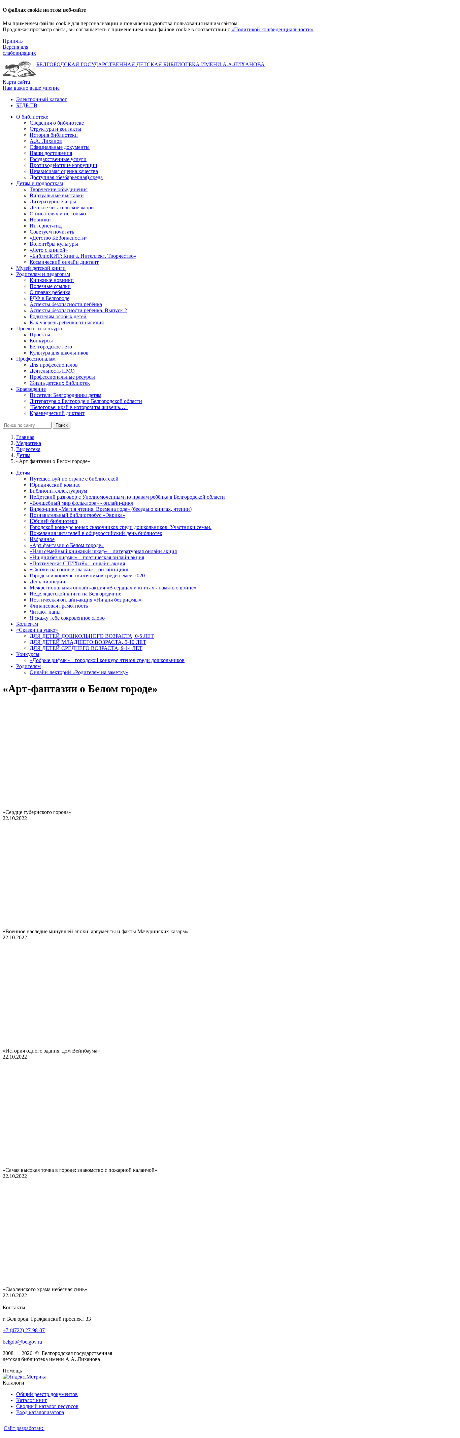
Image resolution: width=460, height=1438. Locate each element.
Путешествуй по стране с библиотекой (74, 479)
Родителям (28, 666)
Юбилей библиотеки (53, 521)
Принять (13, 41)
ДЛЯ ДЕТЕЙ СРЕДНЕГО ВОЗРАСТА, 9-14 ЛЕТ (86, 648)
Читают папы (45, 612)
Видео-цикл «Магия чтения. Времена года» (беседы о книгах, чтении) (111, 509)
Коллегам (27, 624)
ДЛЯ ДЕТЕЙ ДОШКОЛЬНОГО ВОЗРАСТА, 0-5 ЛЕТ (92, 636)
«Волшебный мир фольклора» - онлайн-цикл (81, 503)
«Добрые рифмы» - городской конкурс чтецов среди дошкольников (107, 660)
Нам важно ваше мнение (31, 88)
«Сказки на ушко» (37, 630)
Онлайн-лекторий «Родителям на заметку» (79, 672)
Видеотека (28, 449)
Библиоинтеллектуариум (58, 491)
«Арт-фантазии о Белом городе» (67, 545)
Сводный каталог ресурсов (47, 1406)
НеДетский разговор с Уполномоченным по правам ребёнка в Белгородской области (127, 497)
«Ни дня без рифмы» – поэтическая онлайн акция (87, 557)
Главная (25, 437)
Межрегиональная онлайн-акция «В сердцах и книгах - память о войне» (113, 587)
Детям (23, 455)
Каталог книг (31, 1400)
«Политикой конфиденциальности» (272, 29)
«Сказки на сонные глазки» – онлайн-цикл (79, 569)
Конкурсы (27, 654)
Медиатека (28, 443)
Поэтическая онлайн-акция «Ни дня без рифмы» (85, 600)
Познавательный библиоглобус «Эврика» (77, 515)
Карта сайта (16, 82)
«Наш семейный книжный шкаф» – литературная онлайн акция (103, 551)
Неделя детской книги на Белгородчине (75, 594)
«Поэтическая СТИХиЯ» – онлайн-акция (77, 563)
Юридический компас (55, 485)
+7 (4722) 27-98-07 (24, 1330)
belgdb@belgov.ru (22, 1342)
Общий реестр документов (47, 1394)
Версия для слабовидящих (19, 50)
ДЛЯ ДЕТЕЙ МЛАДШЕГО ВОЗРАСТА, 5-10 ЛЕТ (88, 642)
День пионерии (47, 581)
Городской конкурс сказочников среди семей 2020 (87, 575)
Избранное (42, 539)
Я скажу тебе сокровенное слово (67, 618)
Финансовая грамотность (59, 606)
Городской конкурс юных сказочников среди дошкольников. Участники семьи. (120, 527)
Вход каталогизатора (40, 1412)
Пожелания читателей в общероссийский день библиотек (96, 533)
